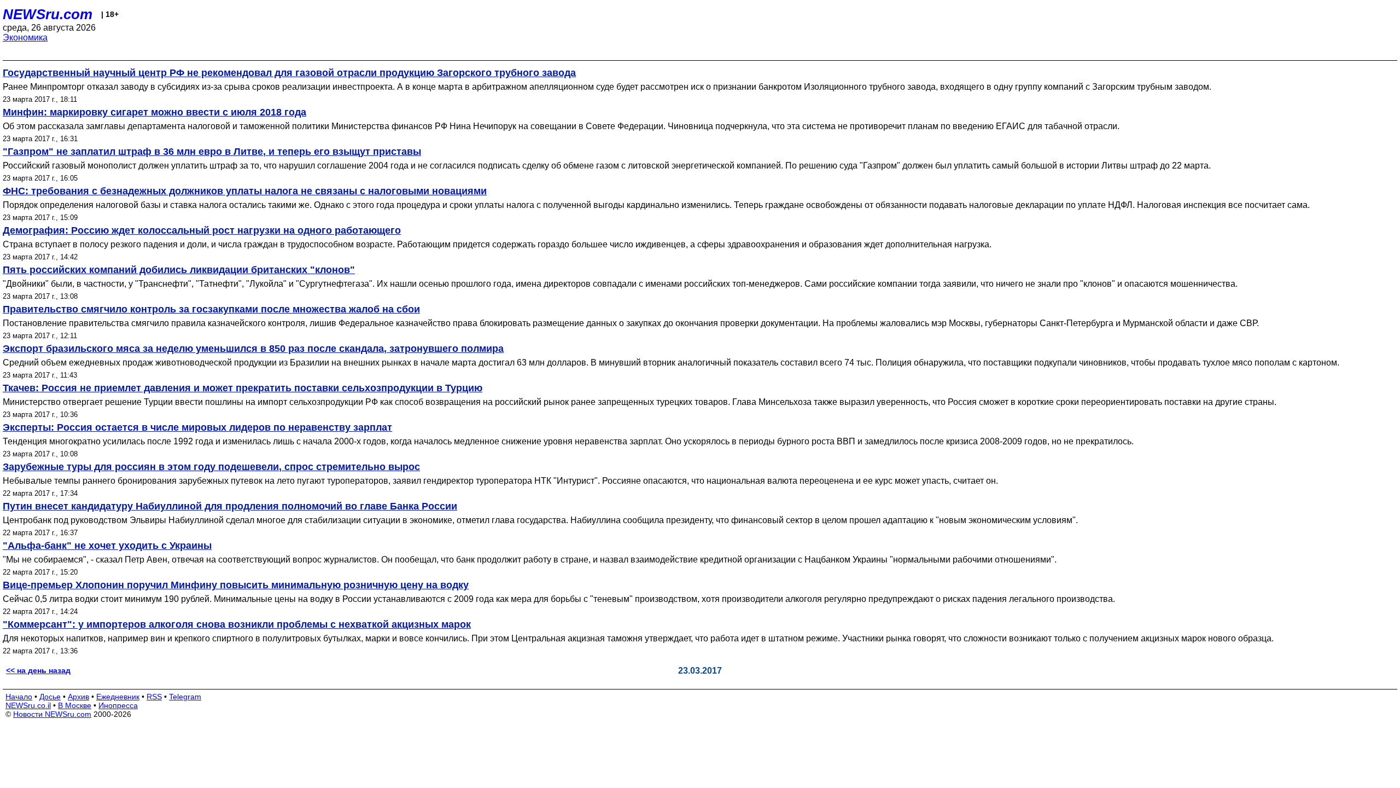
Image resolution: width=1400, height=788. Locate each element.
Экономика (25, 37)
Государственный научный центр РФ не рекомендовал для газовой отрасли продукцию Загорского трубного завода (289, 72)
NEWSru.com (47, 14)
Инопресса (118, 705)
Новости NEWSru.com (52, 714)
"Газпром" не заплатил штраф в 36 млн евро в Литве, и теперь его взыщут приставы (212, 151)
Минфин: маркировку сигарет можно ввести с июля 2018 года (154, 112)
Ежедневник (117, 696)
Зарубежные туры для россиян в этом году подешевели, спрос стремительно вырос (211, 466)
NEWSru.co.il (28, 705)
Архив (78, 696)
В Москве (74, 705)
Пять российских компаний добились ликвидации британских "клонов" (179, 269)
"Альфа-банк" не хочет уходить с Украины (107, 545)
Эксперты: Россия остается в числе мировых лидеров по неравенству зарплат (197, 427)
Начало (18, 696)
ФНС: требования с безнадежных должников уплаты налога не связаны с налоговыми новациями (245, 191)
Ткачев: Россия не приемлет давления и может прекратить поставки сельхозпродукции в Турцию (242, 388)
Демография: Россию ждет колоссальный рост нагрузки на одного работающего (202, 230)
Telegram (185, 696)
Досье (50, 696)
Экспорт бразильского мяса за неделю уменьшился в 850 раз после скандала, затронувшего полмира (253, 348)
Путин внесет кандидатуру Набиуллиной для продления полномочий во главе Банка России (230, 506)
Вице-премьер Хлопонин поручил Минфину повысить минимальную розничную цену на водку (236, 585)
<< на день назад (38, 670)
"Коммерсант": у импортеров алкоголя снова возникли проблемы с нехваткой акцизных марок (237, 624)
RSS (154, 696)
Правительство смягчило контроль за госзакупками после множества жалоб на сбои (211, 309)
